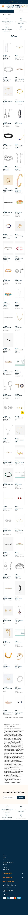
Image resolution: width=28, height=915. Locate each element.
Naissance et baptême (8, 862)
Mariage (5, 864)
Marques (5, 867)
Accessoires (6, 860)
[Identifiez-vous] (23, 6)
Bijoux (4, 857)
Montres (5, 855)
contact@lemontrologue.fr (9, 888)
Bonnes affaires (6, 869)
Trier (22, 11)
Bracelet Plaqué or (19, 530)
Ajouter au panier (8, 58)
